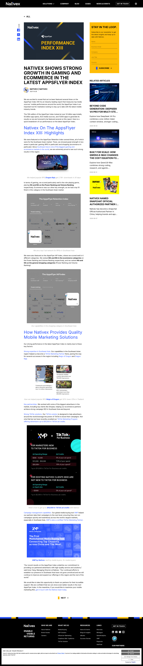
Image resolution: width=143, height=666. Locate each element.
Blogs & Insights (85, 632)
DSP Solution (62, 632)
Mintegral (100, 632)
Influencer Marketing (64, 635)
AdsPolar (99, 644)
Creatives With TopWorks (66, 638)
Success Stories (85, 638)
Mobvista (99, 629)
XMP (98, 638)
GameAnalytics (101, 635)
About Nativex (45, 629)
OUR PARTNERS (118, 646)
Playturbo (100, 641)
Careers (43, 635)
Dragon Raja (50, 178)
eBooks (82, 635)
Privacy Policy (60, 653)
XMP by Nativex (38, 560)
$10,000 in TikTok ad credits (58, 508)
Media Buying (62, 629)
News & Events (85, 629)
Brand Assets (45, 632)
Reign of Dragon (52, 399)
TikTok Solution (63, 641)
